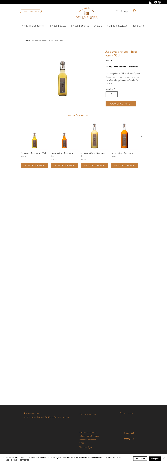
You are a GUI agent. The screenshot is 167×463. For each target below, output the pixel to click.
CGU (81, 443)
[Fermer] (163, 458)
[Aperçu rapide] (34, 136)
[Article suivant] (141, 135)
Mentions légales (86, 447)
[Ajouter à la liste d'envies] (139, 104)
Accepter (155, 458)
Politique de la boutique (89, 435)
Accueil (28, 40)
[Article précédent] (17, 135)
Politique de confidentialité (20, 459)
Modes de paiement (87, 439)
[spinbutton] (111, 94)
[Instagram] (159, 2)
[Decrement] (108, 94)
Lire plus (109, 83)
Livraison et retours (87, 432)
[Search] (144, 19)
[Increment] (115, 94)
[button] (150, 2)
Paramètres (140, 458)
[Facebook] (155, 2)
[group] (79, 145)
